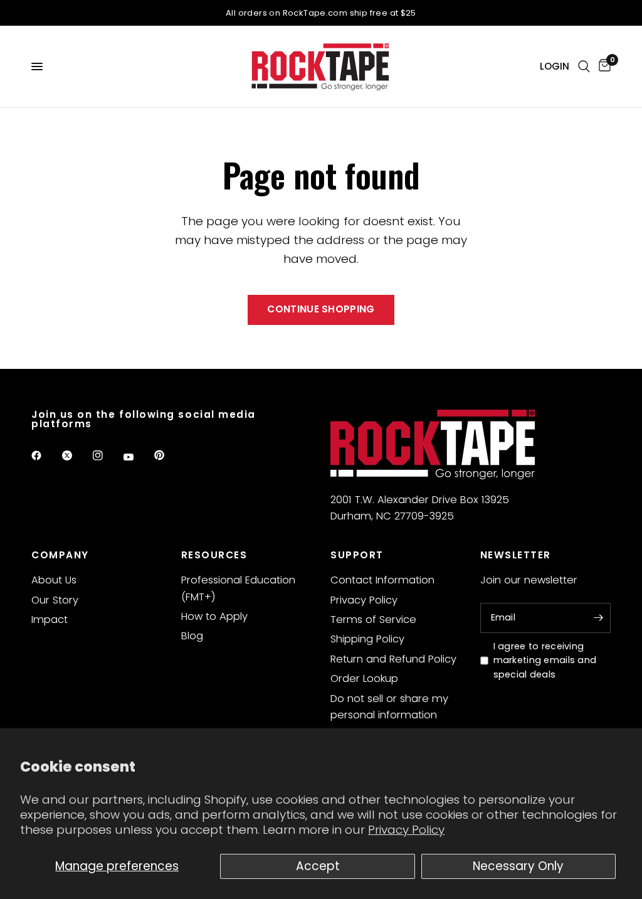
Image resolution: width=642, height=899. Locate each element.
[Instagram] (106, 455)
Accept (318, 866)
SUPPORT (357, 555)
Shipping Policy (367, 639)
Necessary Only (518, 866)
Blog (192, 636)
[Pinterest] (168, 455)
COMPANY (60, 555)
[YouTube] (137, 457)
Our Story (54, 600)
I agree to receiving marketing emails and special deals (545, 660)
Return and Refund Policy (393, 659)
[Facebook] (45, 455)
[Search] (584, 66)
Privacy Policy (406, 829)
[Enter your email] (598, 618)
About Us (53, 580)
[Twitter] (76, 455)
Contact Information (382, 580)
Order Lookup (364, 678)
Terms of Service (373, 619)
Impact (49, 619)
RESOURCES (214, 555)
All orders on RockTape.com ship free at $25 (321, 13)
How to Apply (214, 616)
